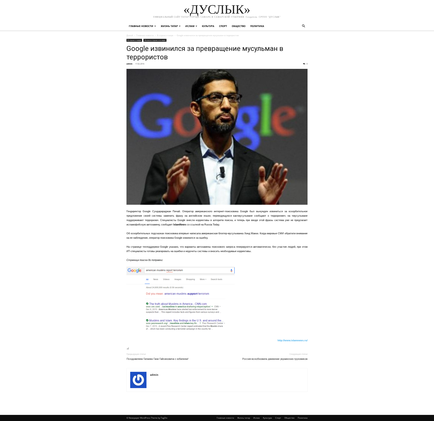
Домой (129, 35)
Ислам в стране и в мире (154, 40)
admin (129, 63)
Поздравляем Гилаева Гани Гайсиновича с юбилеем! (157, 358)
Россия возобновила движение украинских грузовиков (275, 358)
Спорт (223, 26)
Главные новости (141, 26)
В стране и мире (165, 35)
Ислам (189, 26)
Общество (238, 26)
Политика (257, 26)
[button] (303, 26)
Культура (208, 26)
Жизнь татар (169, 26)
